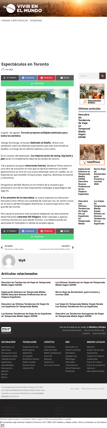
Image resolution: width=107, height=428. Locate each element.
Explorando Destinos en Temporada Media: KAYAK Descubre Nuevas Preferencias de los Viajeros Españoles (84, 181)
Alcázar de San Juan (95, 350)
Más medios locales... (96, 371)
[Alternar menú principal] (101, 8)
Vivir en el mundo (52, 365)
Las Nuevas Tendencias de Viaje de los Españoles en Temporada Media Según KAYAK (26, 315)
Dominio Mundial (73, 350)
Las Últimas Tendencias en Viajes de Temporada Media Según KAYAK (80, 283)
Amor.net (48, 356)
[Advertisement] (53, 42)
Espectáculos (19, 20)
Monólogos (70, 359)
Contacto (86, 333)
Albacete (90, 347)
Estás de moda (50, 350)
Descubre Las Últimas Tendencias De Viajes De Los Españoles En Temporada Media (84, 212)
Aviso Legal (75, 389)
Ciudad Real (92, 359)
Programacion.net (30, 347)
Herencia (91, 368)
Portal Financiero (73, 368)
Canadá (5, 20)
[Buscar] (102, 76)
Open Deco (6, 350)
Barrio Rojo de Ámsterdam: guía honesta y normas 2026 (77, 293)
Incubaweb (27, 356)
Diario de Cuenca (94, 362)
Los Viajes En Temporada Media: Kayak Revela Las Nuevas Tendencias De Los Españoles (100, 212)
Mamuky (48, 359)
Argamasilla (92, 353)
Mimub (4, 374)
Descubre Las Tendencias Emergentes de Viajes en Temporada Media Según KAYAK (79, 315)
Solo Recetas (49, 347)
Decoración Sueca (9, 353)
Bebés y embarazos (52, 353)
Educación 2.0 (72, 347)
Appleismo (27, 353)
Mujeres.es (49, 362)
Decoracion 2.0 (7, 347)
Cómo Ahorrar (72, 365)
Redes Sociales (29, 362)
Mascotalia (70, 362)
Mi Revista (70, 371)
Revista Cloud (29, 365)
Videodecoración (8, 359)
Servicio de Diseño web (94, 330)
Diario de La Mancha (96, 365)
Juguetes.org (71, 356)
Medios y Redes (97, 327)
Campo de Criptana (95, 356)
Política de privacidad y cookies (93, 389)
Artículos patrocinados (72, 330)
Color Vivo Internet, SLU (14, 390)
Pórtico (4, 377)
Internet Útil (28, 368)
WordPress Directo (31, 359)
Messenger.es (29, 350)
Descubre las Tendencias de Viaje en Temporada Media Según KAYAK (26, 283)
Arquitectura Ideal (9, 356)
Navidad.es (70, 353)
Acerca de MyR (99, 333)
